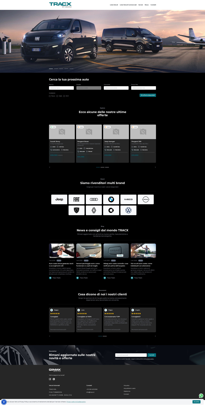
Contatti (153, 5)
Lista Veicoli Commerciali (128, 5)
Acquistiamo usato (129, 388)
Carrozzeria (107, 84)
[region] (102, 146)
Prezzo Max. (134, 84)
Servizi (140, 5)
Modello (78, 84)
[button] (4, 402)
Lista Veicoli (114, 5)
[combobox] (61, 88)
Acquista (126, 385)
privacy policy (150, 359)
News (147, 5)
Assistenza (127, 391)
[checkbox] (49, 96)
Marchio (51, 84)
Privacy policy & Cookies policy (76, 402)
